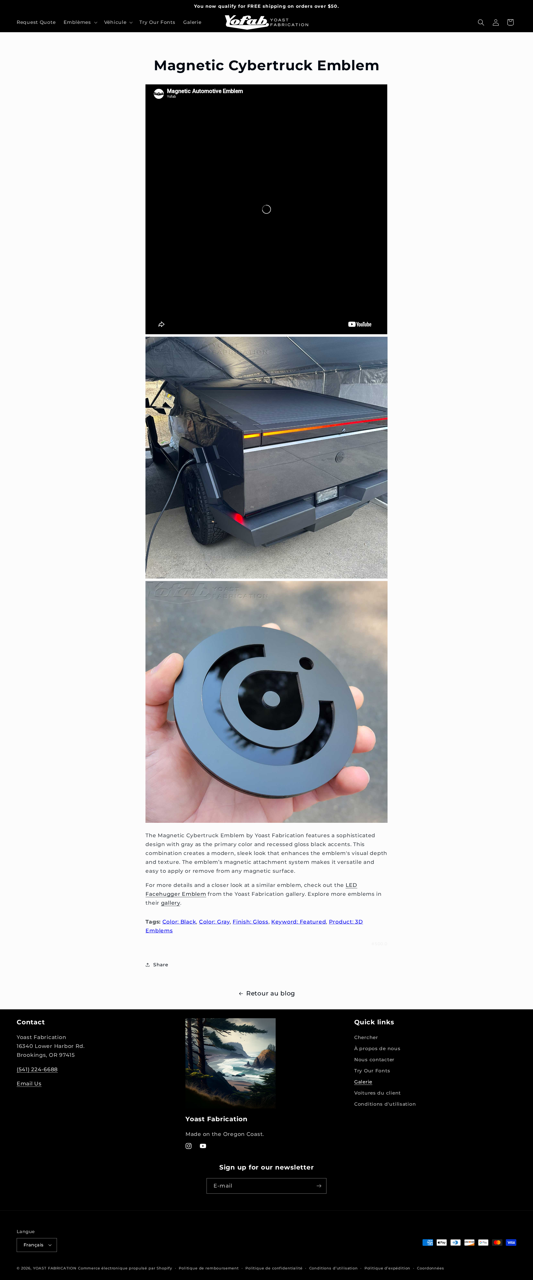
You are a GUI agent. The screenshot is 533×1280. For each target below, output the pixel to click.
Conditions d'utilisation (385, 1104)
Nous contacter (374, 1060)
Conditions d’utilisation (333, 1268)
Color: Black (179, 921)
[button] (80, 22)
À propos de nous (377, 1049)
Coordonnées (430, 1268)
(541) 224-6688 (37, 1069)
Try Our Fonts (372, 1071)
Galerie (363, 1082)
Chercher (366, 1037)
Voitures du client (377, 1093)
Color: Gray (214, 921)
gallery (170, 902)
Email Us (29, 1083)
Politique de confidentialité (274, 1268)
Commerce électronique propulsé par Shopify (125, 1268)
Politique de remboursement (209, 1268)
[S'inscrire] (318, 1186)
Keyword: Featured (298, 921)
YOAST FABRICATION (55, 1268)
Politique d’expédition (387, 1268)
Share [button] (160, 964)
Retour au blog (270, 993)
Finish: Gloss (250, 921)
